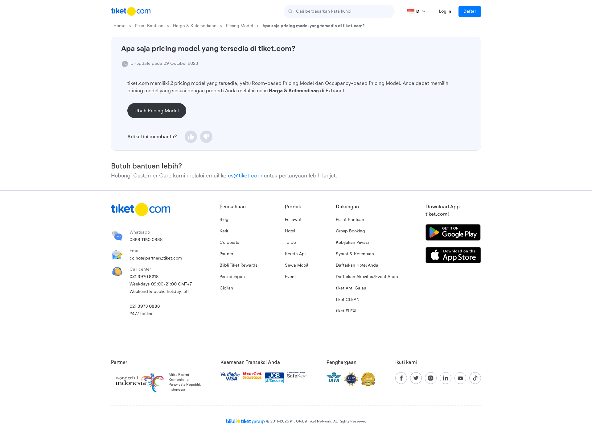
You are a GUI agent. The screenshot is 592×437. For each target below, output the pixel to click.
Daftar (469, 11)
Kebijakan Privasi (352, 242)
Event (290, 277)
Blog (224, 220)
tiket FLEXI (346, 311)
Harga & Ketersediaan (194, 26)
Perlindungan (232, 277)
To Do (290, 242)
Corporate (229, 242)
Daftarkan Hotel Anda (357, 265)
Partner (226, 254)
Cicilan (226, 288)
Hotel (290, 231)
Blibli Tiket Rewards (238, 265)
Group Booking (350, 231)
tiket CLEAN (348, 300)
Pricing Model (239, 26)
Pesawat (293, 220)
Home (119, 26)
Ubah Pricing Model (156, 110)
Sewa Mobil (296, 265)
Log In (445, 11)
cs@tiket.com (245, 176)
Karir (224, 231)
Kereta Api (295, 254)
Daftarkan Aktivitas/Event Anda (367, 277)
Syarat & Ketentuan (355, 254)
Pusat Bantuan (149, 26)
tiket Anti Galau (351, 288)
